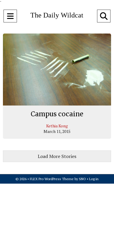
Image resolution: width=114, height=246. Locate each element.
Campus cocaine (57, 114)
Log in (94, 179)
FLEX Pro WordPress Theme (52, 179)
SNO (82, 179)
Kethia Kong (57, 126)
